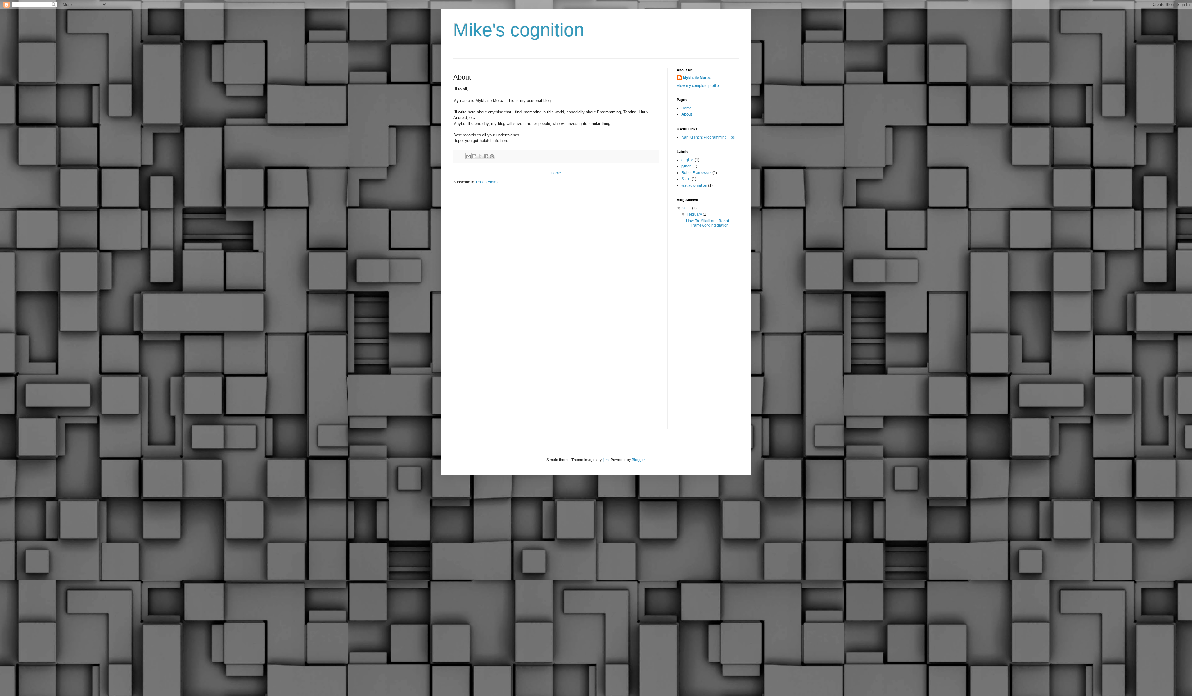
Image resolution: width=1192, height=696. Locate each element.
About (686, 114)
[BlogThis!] (474, 156)
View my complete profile (698, 86)
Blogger (638, 460)
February (695, 214)
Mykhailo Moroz (697, 78)
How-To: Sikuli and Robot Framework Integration (707, 223)
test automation (694, 185)
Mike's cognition (518, 30)
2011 (687, 208)
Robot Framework (696, 173)
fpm (606, 460)
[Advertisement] (701, 334)
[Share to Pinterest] (492, 156)
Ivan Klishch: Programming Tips (708, 137)
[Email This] (468, 156)
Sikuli (686, 179)
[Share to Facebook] (486, 156)
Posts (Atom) (487, 182)
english (687, 160)
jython (686, 166)
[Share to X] (480, 156)
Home (556, 173)
